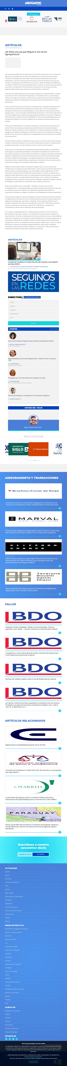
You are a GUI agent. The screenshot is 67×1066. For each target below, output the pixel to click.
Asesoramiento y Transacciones (14, 896)
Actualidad (8, 11)
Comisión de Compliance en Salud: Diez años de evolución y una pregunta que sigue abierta (33, 771)
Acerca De (8, 1018)
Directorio (37, 11)
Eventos (7, 918)
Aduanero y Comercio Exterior (13, 932)
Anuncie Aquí (9, 1025)
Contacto (7, 1021)
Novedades (8, 900)
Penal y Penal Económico (12, 982)
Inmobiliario (8, 968)
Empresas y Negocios (11, 907)
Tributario (7, 999)
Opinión (7, 875)
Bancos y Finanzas (10, 939)
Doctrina (7, 921)
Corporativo (8, 957)
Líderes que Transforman (12, 882)
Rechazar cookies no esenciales (33, 1056)
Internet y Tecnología (11, 971)
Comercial (8, 953)
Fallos (6, 886)
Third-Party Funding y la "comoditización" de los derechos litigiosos (29, 395)
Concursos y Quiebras (11, 946)
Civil (6, 943)
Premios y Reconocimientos (13, 910)
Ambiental (8, 936)
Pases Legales (9, 893)
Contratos (8, 960)
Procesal (7, 985)
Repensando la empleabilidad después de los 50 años (25, 745)
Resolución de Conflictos (12, 992)
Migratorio (8, 978)
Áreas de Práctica (55, 11)
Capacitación (8, 903)
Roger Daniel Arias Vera (33, 427)
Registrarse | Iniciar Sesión (12, 1011)
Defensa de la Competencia (13, 964)
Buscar (33, 323)
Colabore (7, 1014)
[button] (5, 9)
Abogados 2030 (20, 11)
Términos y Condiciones (12, 1028)
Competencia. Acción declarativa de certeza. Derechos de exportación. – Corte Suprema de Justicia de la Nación (32, 654)
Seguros (7, 996)
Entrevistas (8, 879)
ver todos (53, 329)
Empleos (29, 11)
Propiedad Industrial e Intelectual (14, 989)
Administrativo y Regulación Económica (16, 929)
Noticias (7, 889)
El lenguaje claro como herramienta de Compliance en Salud (26, 378)
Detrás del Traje (9, 914)
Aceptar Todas (33, 1062)
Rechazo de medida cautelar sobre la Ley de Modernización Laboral (30, 679)
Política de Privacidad (11, 1032)
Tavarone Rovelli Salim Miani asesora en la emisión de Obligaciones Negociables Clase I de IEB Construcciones (30, 589)
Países (45, 11)
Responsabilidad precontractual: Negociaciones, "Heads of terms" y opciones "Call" (32, 359)
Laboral (7, 975)
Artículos (7, 871)
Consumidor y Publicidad (12, 950)
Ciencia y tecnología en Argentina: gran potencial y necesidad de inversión (31, 341)
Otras (6, 1003)
